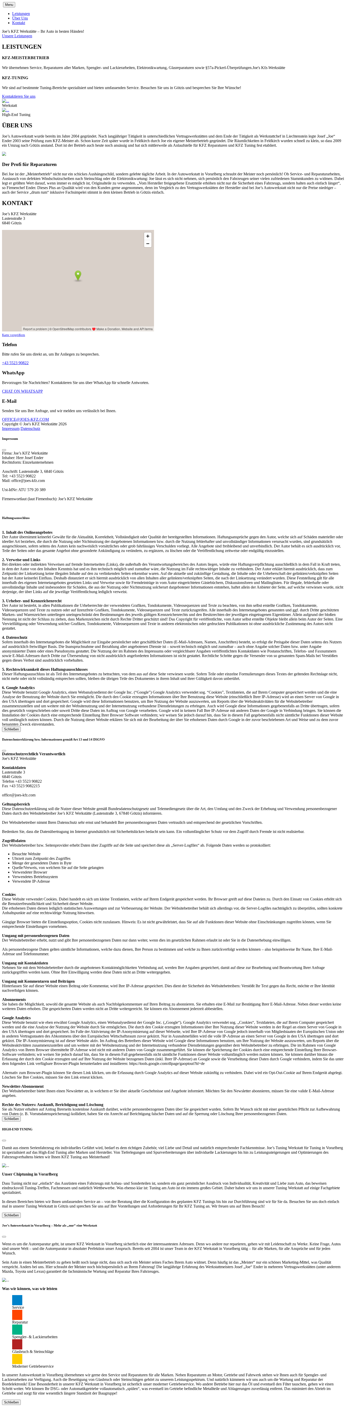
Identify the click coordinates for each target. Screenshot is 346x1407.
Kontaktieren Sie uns (18, 96)
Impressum (11, 428)
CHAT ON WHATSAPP (22, 391)
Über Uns (20, 18)
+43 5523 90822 (15, 363)
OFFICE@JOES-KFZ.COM (25, 419)
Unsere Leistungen (17, 36)
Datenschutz (30, 428)
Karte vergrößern (13, 335)
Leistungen (21, 13)
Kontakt (18, 23)
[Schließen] (4, 450)
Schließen (11, 729)
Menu (9, 5)
